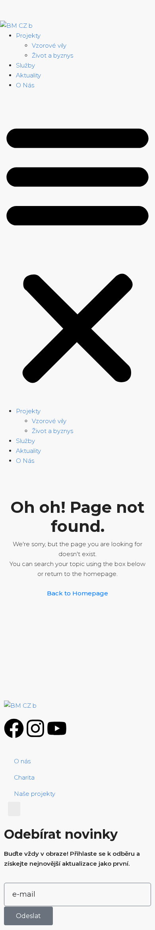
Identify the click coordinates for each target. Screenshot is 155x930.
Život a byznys (52, 55)
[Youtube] (57, 728)
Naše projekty (34, 793)
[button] (77, 251)
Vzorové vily (49, 45)
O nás (22, 761)
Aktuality (28, 75)
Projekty (28, 35)
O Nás (25, 85)
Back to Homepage (77, 593)
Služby (25, 65)
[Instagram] (35, 728)
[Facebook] (14, 728)
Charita (24, 777)
